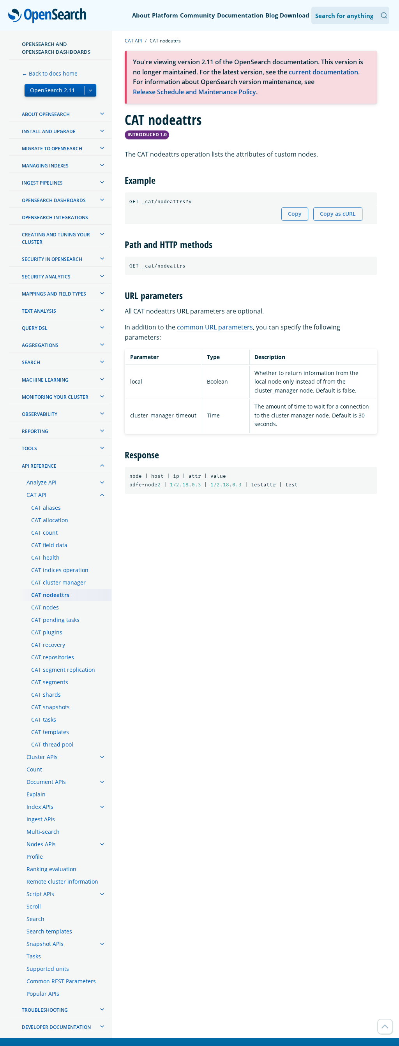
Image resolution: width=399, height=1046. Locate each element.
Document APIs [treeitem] (46, 781)
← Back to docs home (50, 73)
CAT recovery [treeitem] (48, 644)
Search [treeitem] (31, 362)
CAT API (133, 40)
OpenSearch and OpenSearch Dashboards (56, 48)
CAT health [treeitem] (45, 557)
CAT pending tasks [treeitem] (55, 619)
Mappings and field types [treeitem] (54, 294)
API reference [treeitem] (39, 466)
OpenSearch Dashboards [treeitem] (54, 200)
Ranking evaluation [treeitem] (51, 869)
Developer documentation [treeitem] (56, 1027)
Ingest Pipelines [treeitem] (42, 183)
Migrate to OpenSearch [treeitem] (52, 148)
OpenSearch (49, 16)
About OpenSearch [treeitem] (46, 114)
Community (197, 15)
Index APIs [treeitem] (39, 806)
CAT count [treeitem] (44, 532)
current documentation (323, 72)
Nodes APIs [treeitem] (41, 844)
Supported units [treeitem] (47, 968)
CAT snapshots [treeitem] (50, 707)
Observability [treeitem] (39, 414)
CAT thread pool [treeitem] (52, 744)
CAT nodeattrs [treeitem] (50, 595)
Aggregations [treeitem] (40, 345)
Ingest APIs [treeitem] (40, 819)
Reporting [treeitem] (35, 431)
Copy (295, 213)
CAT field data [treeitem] (49, 545)
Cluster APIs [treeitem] (42, 757)
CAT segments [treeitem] (49, 682)
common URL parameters (215, 327)
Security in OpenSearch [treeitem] (52, 259)
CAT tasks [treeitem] (43, 719)
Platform (165, 15)
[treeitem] (102, 113)
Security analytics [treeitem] (46, 276)
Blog (271, 15)
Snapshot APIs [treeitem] (45, 943)
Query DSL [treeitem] (35, 328)
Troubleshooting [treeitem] (45, 1010)
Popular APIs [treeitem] (42, 993)
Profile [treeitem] (34, 856)
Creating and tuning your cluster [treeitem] (56, 238)
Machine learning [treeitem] (45, 380)
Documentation (240, 15)
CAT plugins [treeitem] (46, 632)
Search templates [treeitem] (49, 931)
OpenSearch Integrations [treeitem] (55, 217)
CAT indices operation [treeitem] (59, 570)
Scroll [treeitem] (33, 906)
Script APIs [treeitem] (40, 894)
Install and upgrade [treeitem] (49, 131)
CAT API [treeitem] (36, 494)
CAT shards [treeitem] (46, 694)
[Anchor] (160, 180)
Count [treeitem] (34, 769)
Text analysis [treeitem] (39, 311)
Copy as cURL (338, 213)
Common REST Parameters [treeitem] (61, 981)
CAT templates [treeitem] (50, 732)
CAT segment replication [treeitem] (63, 669)
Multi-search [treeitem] (43, 831)
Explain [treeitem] (36, 794)
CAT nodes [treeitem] (45, 607)
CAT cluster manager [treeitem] (58, 582)
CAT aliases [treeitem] (46, 507)
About (141, 15)
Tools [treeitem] (29, 448)
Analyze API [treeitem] (41, 482)
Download (294, 15)
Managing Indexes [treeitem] (45, 165)
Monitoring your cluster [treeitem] (55, 397)
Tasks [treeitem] (33, 956)
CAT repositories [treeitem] (52, 657)
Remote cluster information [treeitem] (62, 881)
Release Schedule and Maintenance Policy (194, 92)
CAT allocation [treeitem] (49, 520)
